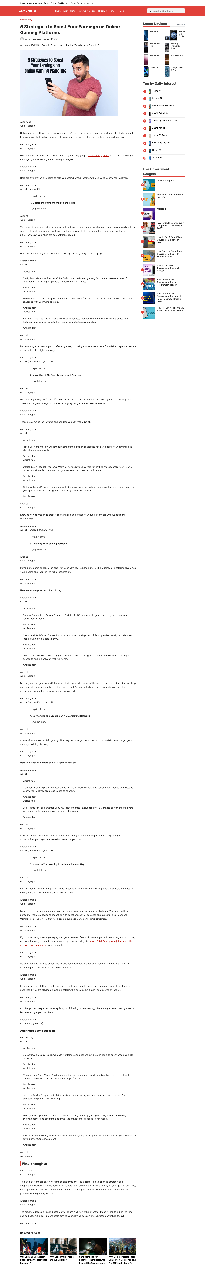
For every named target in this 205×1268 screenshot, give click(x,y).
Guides (92, 11)
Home (22, 3)
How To (113, 11)
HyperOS (102, 11)
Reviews (82, 11)
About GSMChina (34, 3)
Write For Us (76, 3)
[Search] (150, 10)
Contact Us (89, 3)
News (72, 11)
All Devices (178, 25)
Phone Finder (61, 11)
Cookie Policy (63, 3)
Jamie (27, 39)
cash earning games (98, 155)
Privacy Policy (50, 3)
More (122, 11)
